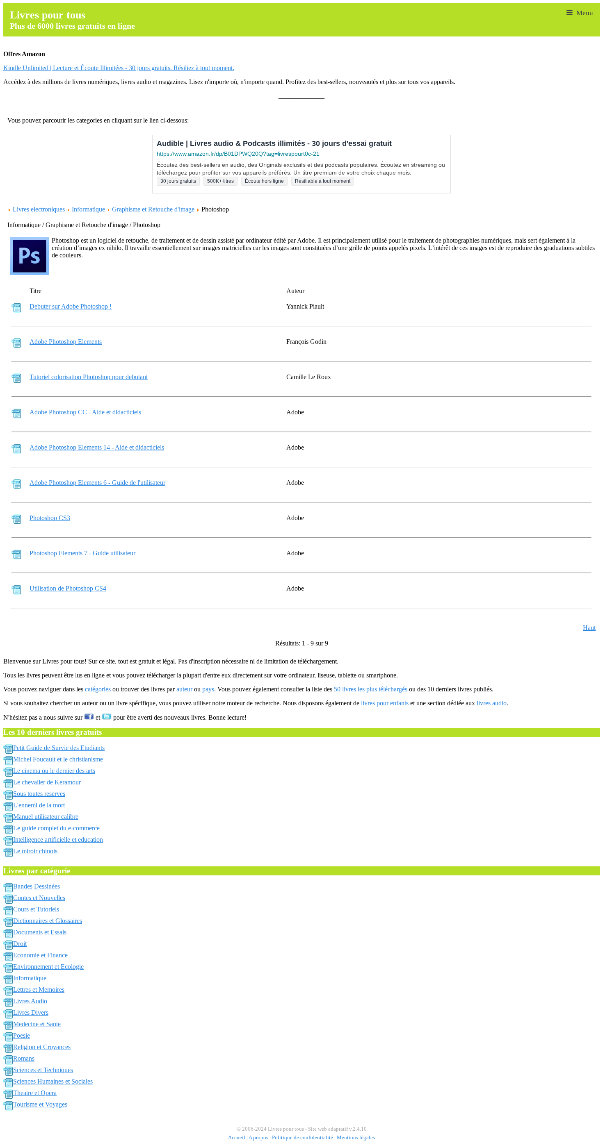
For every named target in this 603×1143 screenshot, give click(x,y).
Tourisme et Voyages (40, 1104)
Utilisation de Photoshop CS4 (68, 588)
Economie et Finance (40, 955)
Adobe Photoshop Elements (66, 341)
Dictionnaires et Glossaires (47, 920)
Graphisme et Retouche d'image (153, 209)
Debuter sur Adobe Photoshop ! (71, 306)
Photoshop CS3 (50, 517)
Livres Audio (30, 1001)
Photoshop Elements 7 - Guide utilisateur (82, 553)
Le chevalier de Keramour (47, 782)
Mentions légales (356, 1138)
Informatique (88, 209)
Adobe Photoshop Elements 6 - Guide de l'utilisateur (97, 482)
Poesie (21, 1035)
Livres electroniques (39, 209)
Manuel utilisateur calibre (45, 816)
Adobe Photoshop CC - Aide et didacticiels (85, 412)
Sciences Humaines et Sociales (53, 1081)
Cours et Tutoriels (36, 909)
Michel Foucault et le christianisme (58, 759)
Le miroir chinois (35, 851)
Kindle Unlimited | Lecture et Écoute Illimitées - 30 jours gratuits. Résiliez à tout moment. (118, 67)
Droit (20, 943)
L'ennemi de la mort (39, 805)
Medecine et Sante (37, 1023)
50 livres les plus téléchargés (370, 689)
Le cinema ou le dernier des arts (54, 770)
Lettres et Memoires (38, 989)
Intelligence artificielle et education (58, 839)
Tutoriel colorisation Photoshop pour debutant (89, 376)
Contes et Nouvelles (39, 897)
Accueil (236, 1138)
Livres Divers (30, 1012)
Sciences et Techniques (43, 1069)
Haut (589, 627)
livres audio (492, 703)
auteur (184, 689)
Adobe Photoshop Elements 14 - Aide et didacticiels (97, 447)
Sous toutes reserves (39, 793)
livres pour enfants (385, 703)
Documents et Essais (39, 932)
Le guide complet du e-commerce (56, 828)
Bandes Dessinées (36, 886)
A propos (258, 1138)
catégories (98, 689)
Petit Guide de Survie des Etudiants (59, 747)
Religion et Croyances (42, 1046)
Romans (23, 1058)
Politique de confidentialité (302, 1138)
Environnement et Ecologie (48, 966)
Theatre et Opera (35, 1092)
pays (208, 689)
